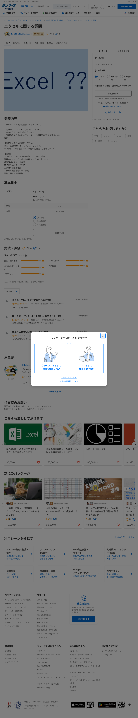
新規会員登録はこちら (69, 381)
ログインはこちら (69, 377)
